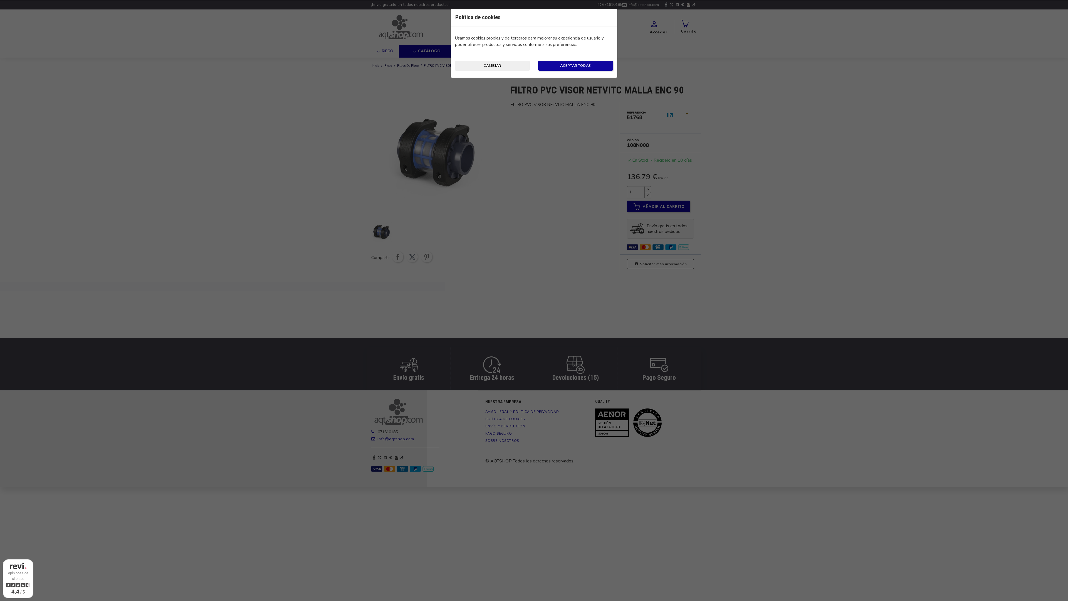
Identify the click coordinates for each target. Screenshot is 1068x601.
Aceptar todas (575, 65)
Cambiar (492, 65)
